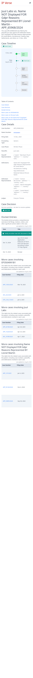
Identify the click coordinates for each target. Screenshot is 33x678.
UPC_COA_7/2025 (8, 300)
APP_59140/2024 (8, 387)
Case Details (5, 105)
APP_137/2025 (7, 373)
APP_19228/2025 (8, 332)
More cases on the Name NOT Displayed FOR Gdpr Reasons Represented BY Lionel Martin (14, 119)
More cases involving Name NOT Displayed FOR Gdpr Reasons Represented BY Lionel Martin (15, 348)
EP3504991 (17, 132)
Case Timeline (8, 43)
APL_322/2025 (7, 295)
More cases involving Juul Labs (14, 309)
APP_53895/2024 (8, 401)
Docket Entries (5, 110)
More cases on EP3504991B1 (10, 112)
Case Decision (5, 107)
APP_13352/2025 (8, 284)
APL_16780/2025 (8, 336)
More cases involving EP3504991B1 (12, 261)
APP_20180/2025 (8, 327)
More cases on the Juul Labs (10, 115)
